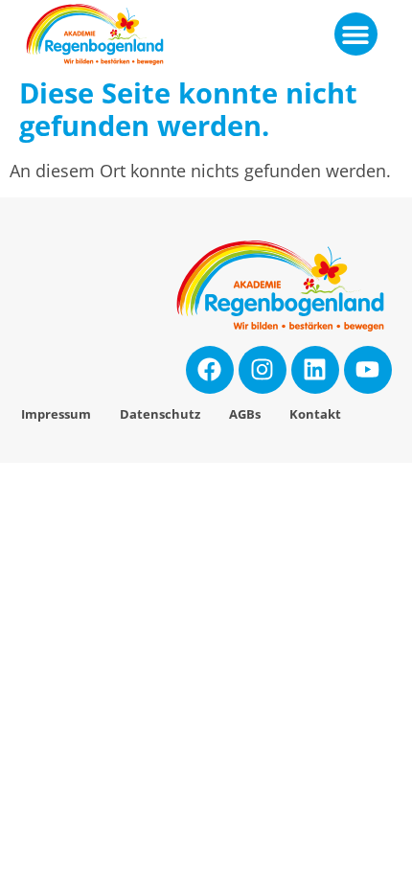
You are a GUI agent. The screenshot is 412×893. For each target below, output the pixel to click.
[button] (356, 34)
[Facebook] (210, 370)
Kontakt (315, 414)
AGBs (245, 414)
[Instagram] (262, 370)
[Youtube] (368, 370)
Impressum (56, 414)
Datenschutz (160, 414)
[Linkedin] (315, 370)
